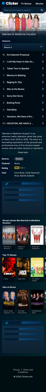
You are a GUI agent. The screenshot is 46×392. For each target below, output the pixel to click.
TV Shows (26, 3)
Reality (19, 159)
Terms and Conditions (25, 370)
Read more (23, 152)
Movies (39, 3)
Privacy (16, 369)
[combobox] (23, 10)
